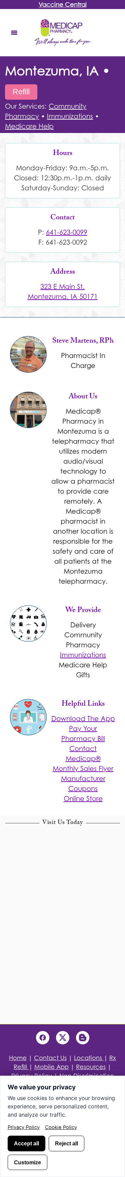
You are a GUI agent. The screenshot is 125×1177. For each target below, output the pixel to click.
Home (18, 1057)
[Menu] (14, 32)
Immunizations (70, 116)
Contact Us (50, 1057)
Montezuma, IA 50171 (63, 297)
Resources (91, 1066)
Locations (89, 1057)
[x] (62, 1037)
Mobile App (51, 1066)
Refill (21, 91)
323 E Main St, (62, 287)
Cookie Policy (61, 1127)
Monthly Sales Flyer (83, 769)
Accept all (26, 1143)
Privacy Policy (24, 1127)
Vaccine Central (63, 4)
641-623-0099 (66, 232)
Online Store (83, 799)
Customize (27, 1162)
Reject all (66, 1143)
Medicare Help (29, 126)
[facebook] (42, 1037)
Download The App (83, 719)
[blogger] (82, 1037)
